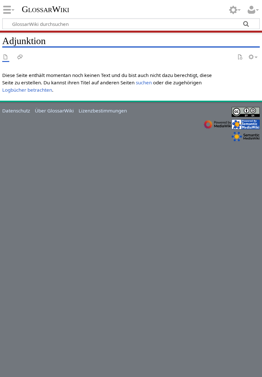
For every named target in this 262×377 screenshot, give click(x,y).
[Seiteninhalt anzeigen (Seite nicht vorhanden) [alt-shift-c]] (5, 57)
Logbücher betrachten (27, 90)
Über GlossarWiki (54, 110)
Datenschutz (16, 110)
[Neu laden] (240, 57)
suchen (144, 82)
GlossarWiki (45, 9)
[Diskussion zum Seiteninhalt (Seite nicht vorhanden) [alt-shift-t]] (20, 57)
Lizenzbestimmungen (103, 110)
